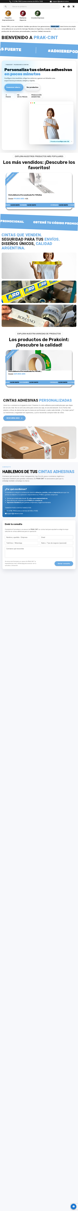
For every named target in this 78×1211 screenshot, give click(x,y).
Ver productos (32, 87)
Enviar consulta (64, 563)
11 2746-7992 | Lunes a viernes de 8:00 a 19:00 (27, 1)
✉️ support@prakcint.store (14, 513)
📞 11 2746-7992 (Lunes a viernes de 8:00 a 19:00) (21, 511)
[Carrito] (74, 7)
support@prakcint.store (61, 1)
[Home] (64, 7)
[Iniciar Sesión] (69, 7)
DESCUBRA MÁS (13, 418)
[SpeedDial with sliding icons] (73, 1206)
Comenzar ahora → (14, 87)
